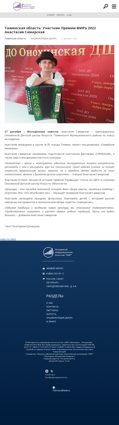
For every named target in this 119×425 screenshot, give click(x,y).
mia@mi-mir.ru (54, 268)
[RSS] (51, 371)
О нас (49, 302)
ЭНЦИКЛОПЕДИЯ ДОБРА (43, 38)
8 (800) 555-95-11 (55, 273)
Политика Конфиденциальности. (56, 376)
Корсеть (51, 314)
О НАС (69, 15)
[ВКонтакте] (46, 371)
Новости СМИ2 (8, 239)
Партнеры (52, 310)
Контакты (52, 306)
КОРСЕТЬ (60, 15)
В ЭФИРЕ (51, 15)
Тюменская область (15, 38)
